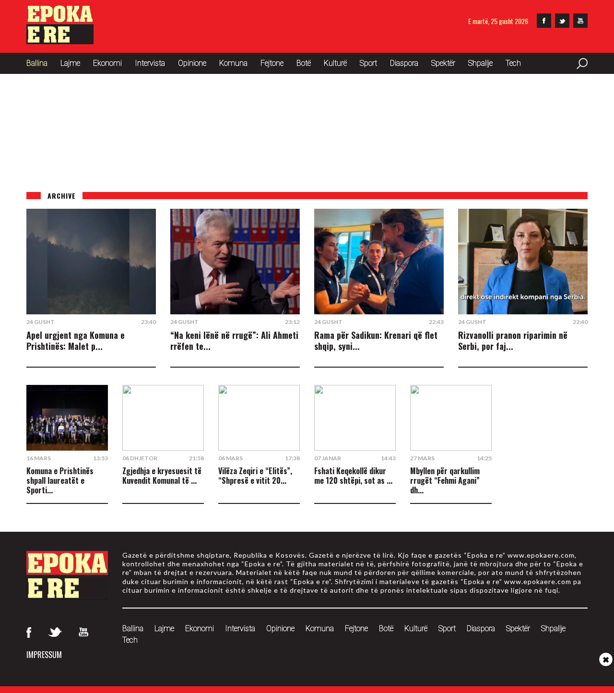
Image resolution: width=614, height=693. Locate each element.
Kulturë (335, 63)
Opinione (192, 63)
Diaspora (404, 63)
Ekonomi (107, 63)
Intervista (150, 63)
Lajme (70, 63)
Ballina (36, 63)
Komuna (233, 63)
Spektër (443, 63)
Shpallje (480, 63)
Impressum (44, 654)
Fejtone (271, 63)
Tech (513, 63)
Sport (368, 63)
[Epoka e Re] (60, 41)
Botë (303, 63)
